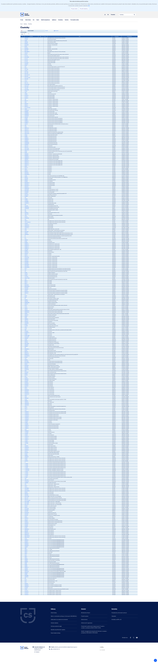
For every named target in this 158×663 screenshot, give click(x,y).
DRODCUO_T (27, 160)
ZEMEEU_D (26, 567)
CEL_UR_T (26, 58)
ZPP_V (26, 582)
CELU (25, 66)
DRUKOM (26, 179)
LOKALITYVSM (27, 278)
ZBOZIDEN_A (27, 529)
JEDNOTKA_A (27, 224)
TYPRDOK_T (27, 426)
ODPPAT (26, 316)
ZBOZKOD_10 (27, 533)
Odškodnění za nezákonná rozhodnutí (59, 619)
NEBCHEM (26, 301)
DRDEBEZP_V (27, 158)
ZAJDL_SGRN (27, 501)
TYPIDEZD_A (27, 414)
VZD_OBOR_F (27, 488)
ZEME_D (26, 550)
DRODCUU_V (27, 164)
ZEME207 (26, 560)
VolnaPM (26, 458)
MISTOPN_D (26, 291)
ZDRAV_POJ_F (27, 537)
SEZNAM (26, 373)
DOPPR (26, 151)
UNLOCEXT (26, 452)
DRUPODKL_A (27, 182)
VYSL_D (26, 486)
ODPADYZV (26, 314)
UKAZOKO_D (27, 447)
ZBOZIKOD (26, 530)
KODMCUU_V (27, 248)
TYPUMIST (26, 433)
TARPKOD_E (27, 402)
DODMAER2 (27, 113)
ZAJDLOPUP (27, 512)
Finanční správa (84, 616)
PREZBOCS (26, 344)
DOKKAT (26, 134)
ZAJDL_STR (26, 504)
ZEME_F (26, 553)
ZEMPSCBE (26, 575)
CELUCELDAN (27, 84)
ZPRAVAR (26, 583)
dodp (25, 125)
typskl (26, 429)
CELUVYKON (27, 89)
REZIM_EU (26, 351)
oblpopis (26, 308)
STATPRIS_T (27, 384)
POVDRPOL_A (27, 332)
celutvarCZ (26, 88)
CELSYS (26, 65)
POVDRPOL (26, 331)
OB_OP (26, 305)
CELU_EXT (26, 76)
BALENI (26, 46)
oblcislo (26, 306)
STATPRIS (26, 381)
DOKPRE (26, 136)
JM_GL (26, 230)
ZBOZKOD (26, 531)
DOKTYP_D (26, 145)
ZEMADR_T (26, 541)
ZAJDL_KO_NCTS (27, 500)
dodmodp (26, 117)
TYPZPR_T (26, 440)
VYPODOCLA (27, 481)
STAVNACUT (27, 391)
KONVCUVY (26, 260)
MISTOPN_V (26, 293)
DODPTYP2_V (27, 132)
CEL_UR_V (26, 59)
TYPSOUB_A (27, 430)
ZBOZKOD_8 (27, 534)
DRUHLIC (26, 177)
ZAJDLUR (26, 515)
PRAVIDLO (26, 342)
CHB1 (25, 211)
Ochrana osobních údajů (56, 626)
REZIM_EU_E (27, 353)
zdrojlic (26, 538)
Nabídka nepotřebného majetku (58, 629)
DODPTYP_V (27, 130)
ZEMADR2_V (27, 545)
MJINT (26, 297)
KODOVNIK (26, 249)
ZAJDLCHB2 (27, 508)
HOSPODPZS (27, 208)
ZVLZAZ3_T (26, 593)
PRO (25, 347)
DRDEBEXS (26, 155)
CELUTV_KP (27, 85)
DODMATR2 (26, 114)
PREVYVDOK (27, 343)
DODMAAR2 (27, 110)
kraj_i (25, 269)
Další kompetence (45, 20)
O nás (21, 20)
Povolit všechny (84, 8)
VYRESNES (26, 482)
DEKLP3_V (26, 106)
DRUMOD (26, 181)
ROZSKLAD (26, 368)
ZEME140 (26, 559)
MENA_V (26, 283)
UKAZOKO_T (27, 448)
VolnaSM (26, 459)
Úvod (21, 23)
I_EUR (26, 215)
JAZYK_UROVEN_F (28, 222)
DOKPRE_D (26, 137)
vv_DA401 (26, 471)
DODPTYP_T (27, 129)
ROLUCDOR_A (27, 362)
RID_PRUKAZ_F (27, 355)
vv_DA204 (26, 463)
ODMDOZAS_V (27, 312)
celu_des (26, 70)
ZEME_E (26, 552)
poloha (26, 328)
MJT (25, 298)
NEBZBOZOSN (27, 302)
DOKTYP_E (26, 147)
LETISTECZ (26, 276)
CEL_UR (26, 54)
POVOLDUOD (27, 336)
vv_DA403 (26, 473)
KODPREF (26, 250)
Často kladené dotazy (55, 633)
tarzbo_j (26, 406)
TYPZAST (26, 434)
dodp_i (26, 126)
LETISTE (26, 275)
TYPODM (26, 422)
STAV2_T (26, 387)
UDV (25, 444)
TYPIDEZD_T (27, 417)
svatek (26, 396)
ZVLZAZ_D (26, 590)
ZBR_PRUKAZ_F (27, 535)
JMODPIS (26, 233)
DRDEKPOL (26, 159)
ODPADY (26, 313)
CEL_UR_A (26, 55)
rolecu (26, 358)
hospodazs (26, 205)
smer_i (26, 376)
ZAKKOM (26, 520)
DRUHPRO (26, 178)
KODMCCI (26, 242)
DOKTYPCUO (27, 148)
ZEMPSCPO (26, 576)
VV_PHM (26, 477)
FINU (25, 197)
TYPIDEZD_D (27, 415)
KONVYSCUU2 (27, 267)
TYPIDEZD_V (27, 418)
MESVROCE (26, 287)
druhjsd (26, 175)
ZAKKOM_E (26, 523)
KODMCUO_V (27, 245)
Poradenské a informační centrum (119, 612)
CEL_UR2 (26, 61)
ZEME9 (26, 563)
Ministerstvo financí (85, 612)
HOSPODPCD (27, 207)
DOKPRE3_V (27, 141)
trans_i (26, 410)
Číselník (46, 30)
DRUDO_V (26, 170)
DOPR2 (26, 152)
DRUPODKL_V (27, 185)
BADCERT (26, 43)
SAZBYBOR (26, 372)
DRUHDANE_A (27, 174)
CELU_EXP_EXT (27, 74)
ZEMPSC (26, 574)
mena (25, 279)
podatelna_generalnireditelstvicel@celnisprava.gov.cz (65, 647)
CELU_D (26, 68)
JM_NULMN (26, 231)
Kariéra (66, 20)
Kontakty (60, 20)
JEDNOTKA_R (27, 226)
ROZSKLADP (27, 369)
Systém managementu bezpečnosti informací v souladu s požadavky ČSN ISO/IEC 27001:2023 (94, 631)
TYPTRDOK (26, 432)
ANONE (26, 40)
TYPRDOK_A (27, 425)
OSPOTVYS (26, 320)
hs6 (25, 209)
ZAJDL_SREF (27, 503)
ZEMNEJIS (26, 572)
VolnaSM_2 (26, 460)
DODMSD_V (26, 122)
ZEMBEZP (26, 546)
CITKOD (26, 91)
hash (25, 204)
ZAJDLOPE (26, 511)
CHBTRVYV (26, 212)
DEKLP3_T (26, 104)
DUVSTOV (26, 193)
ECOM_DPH (26, 194)
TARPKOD (26, 400)
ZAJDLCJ (26, 505)
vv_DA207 (26, 467)
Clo (33, 20)
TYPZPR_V (26, 441)
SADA (26, 370)
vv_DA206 (26, 466)
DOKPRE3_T (27, 140)
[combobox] (126, 14)
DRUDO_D (26, 167)
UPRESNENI (27, 456)
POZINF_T (26, 340)
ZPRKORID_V (27, 586)
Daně (37, 20)
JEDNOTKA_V (27, 227)
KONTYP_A (26, 256)
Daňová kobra (84, 619)
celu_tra (26, 81)
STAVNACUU (27, 392)
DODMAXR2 (27, 115)
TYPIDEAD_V (27, 413)
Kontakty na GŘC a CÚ (116, 619)
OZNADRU (26, 321)
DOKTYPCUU (27, 149)
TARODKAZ (26, 398)
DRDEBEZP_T (27, 156)
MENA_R (26, 282)
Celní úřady (28, 20)
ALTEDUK (26, 39)
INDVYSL (26, 216)
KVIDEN (26, 272)
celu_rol (26, 80)
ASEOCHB (26, 42)
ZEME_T (26, 556)
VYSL (25, 484)
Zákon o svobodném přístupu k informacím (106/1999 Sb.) (64, 616)
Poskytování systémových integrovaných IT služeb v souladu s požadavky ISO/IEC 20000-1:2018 (93, 627)
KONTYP (26, 254)
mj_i (25, 294)
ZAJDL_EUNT (27, 496)
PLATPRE (26, 325)
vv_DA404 (26, 474)
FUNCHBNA (26, 201)
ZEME (26, 548)
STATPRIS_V (27, 385)
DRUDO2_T (26, 171)
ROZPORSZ (26, 366)
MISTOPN (26, 290)
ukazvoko (26, 451)
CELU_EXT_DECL (27, 77)
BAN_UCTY (26, 50)
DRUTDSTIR (27, 190)
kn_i (25, 237)
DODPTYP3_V (27, 133)
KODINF (26, 241)
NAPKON (26, 299)
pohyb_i (26, 327)
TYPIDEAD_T (27, 411)
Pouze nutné (74, 8)
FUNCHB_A (26, 200)
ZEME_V (26, 557)
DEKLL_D (26, 100)
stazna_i (26, 395)
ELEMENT (26, 196)
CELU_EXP (26, 73)
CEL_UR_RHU (27, 57)
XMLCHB (26, 492)
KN (25, 235)
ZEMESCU (26, 568)
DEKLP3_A (26, 103)
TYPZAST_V (27, 439)
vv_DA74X (26, 475)
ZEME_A (26, 549)
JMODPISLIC (27, 234)
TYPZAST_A (27, 436)
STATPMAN (26, 380)
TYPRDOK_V (27, 428)
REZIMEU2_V (27, 354)
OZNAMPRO (27, 323)
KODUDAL (26, 253)
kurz (25, 271)
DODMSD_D (26, 121)
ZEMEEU (26, 565)
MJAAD (26, 295)
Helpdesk (114, 616)
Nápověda (56, 30)
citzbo (26, 92)
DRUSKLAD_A (27, 188)
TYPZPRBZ (26, 443)
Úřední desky (54, 612)
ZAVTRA (26, 527)
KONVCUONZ (27, 257)
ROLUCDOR (26, 361)
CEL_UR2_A (26, 62)
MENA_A (26, 280)
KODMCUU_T (27, 246)
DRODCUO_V (27, 162)
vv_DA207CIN (27, 470)
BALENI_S (26, 47)
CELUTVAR (26, 87)
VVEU (25, 478)
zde (89, 5)
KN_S (25, 238)
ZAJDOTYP (26, 518)
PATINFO (26, 324)
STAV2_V (26, 388)
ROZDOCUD (27, 365)
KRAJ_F (26, 268)
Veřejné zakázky (54, 623)
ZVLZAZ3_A (27, 591)
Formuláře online (75, 20)
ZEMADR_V (26, 542)
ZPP (25, 578)
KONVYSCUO (27, 264)
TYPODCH (26, 421)
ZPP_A (26, 579)
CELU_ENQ (26, 72)
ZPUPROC (26, 587)
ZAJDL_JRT (26, 497)
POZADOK (26, 338)
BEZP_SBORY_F (27, 51)
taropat (26, 399)
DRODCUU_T (27, 163)
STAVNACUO (27, 389)
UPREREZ (26, 455)
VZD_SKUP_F (27, 489)
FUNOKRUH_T (27, 203)
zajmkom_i (26, 519)
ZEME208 (26, 561)
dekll (25, 99)
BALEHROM (26, 44)
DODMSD (26, 118)
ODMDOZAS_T (27, 310)
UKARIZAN (26, 445)
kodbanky (26, 239)
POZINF (26, 339)
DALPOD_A (26, 95)
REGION (26, 350)
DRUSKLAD (26, 186)
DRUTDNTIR (27, 189)
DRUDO (26, 166)
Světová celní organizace (86, 623)
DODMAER (26, 111)
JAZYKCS (26, 223)
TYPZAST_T (27, 437)
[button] (134, 15)
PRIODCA (26, 346)
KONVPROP (26, 263)
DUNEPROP (26, 192)
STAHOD (26, 377)
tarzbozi (26, 407)
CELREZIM (26, 63)
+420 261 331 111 (56, 649)
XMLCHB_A (26, 493)
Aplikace (54, 20)
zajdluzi (26, 516)
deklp (25, 102)
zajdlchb (26, 507)
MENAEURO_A (27, 286)
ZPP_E (26, 580)
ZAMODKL (26, 526)
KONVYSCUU (27, 265)
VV (25, 462)
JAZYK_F (26, 220)
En (108, 14)
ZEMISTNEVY (27, 571)
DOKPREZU (26, 144)
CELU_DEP (26, 69)
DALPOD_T (26, 96)
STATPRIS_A (27, 383)
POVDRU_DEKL (27, 335)
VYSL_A (26, 485)
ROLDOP (26, 357)
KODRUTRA (26, 252)
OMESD (26, 317)
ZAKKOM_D (26, 522)
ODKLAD (26, 309)
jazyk (25, 219)
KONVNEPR (26, 261)
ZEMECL (26, 564)
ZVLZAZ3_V (26, 594)
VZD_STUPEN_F (27, 490)
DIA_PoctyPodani (27, 107)
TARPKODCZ (27, 403)
